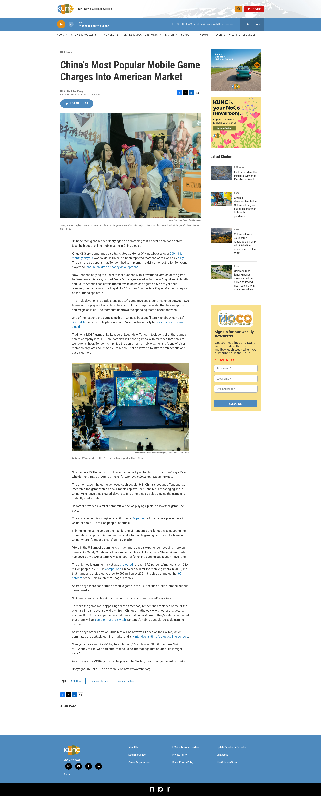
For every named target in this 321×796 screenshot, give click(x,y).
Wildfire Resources (242, 34)
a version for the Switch (110, 619)
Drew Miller (79, 322)
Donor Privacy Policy (183, 762)
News (236, 193)
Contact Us (222, 755)
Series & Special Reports (141, 34)
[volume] (71, 24)
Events (220, 34)
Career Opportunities (139, 762)
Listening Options (137, 755)
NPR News (66, 52)
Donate (255, 9)
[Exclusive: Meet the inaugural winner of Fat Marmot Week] (221, 173)
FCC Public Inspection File (185, 747)
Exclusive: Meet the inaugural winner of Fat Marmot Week (245, 176)
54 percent (139, 518)
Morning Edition (100, 681)
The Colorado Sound (227, 762)
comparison (113, 569)
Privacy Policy (179, 755)
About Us (133, 747)
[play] (61, 24)
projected (126, 564)
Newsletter (112, 34)
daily (181, 258)
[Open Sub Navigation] (66, 34)
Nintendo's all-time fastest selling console (160, 636)
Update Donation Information (232, 747)
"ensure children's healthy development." (112, 267)
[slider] (76, 24)
